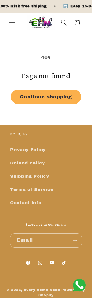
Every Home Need (42, 290)
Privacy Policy (28, 149)
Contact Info (25, 202)
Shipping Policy (29, 176)
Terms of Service (31, 189)
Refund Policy (27, 163)
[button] (12, 22)
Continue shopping (46, 96)
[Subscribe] (75, 240)
